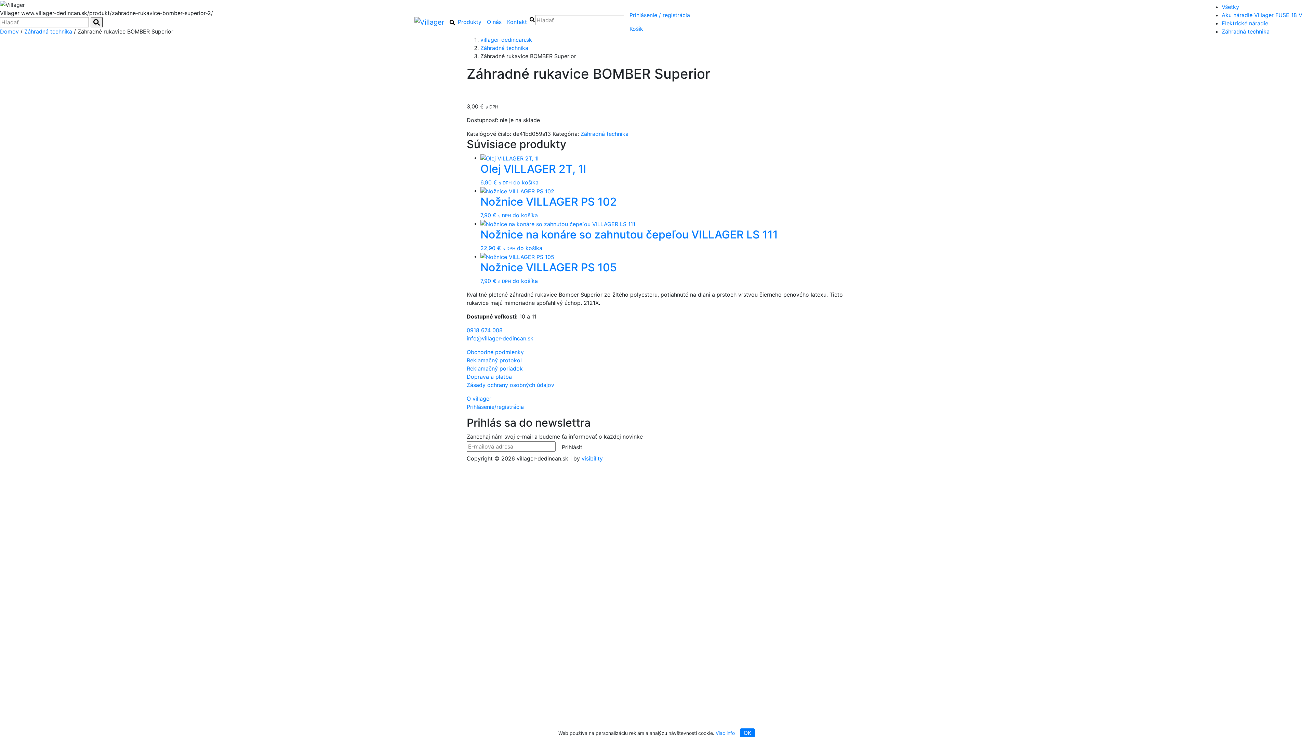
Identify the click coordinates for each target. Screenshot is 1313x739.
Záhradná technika (1246, 31)
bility (592, 458)
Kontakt (517, 21)
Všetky (1230, 6)
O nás (494, 21)
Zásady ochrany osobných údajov (510, 384)
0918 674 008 (485, 330)
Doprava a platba (489, 376)
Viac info (725, 733)
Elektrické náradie (1245, 23)
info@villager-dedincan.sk (500, 338)
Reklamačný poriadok (495, 368)
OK (747, 732)
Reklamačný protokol (494, 360)
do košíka (526, 182)
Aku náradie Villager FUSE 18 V (1262, 15)
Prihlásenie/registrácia (659, 15)
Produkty (469, 21)
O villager (479, 398)
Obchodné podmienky (495, 352)
